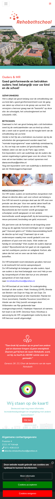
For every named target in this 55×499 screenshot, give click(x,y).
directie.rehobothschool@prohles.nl (21, 450)
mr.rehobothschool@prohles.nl (21, 281)
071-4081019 (12, 447)
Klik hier (27, 420)
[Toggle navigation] (6, 3)
